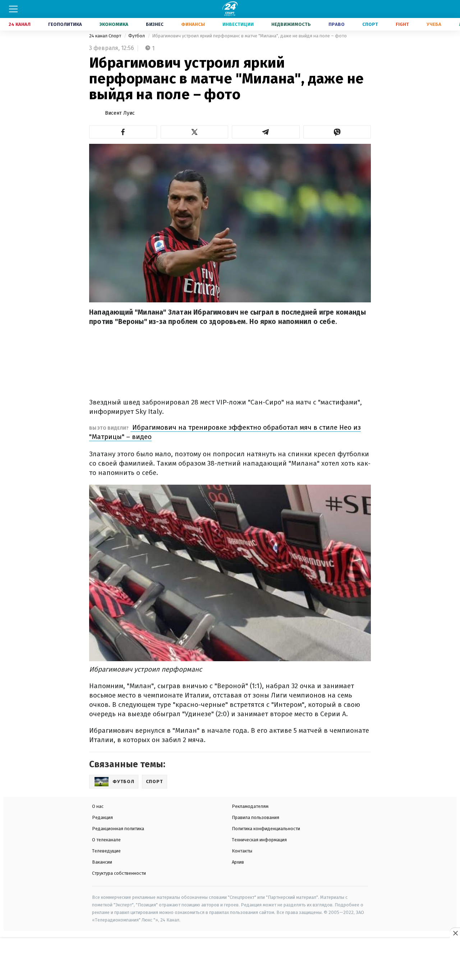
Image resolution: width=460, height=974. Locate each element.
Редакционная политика (118, 828)
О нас (98, 806)
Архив (238, 862)
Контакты (242, 851)
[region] (230, 956)
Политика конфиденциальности (266, 828)
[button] (123, 131)
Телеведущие (106, 851)
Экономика (114, 24)
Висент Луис (120, 113)
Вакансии (102, 862)
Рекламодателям (250, 806)
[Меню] (13, 9)
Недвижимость (291, 24)
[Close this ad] (455, 933)
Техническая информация (259, 839)
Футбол (137, 35)
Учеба (434, 24)
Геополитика (65, 24)
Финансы (193, 24)
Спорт (370, 24)
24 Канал (20, 24)
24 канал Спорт (105, 35)
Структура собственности (119, 873)
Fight (402, 24)
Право (336, 24)
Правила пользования (255, 817)
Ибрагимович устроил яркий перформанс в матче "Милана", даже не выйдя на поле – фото (249, 35)
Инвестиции (238, 24)
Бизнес (155, 24)
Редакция (102, 817)
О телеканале (106, 839)
